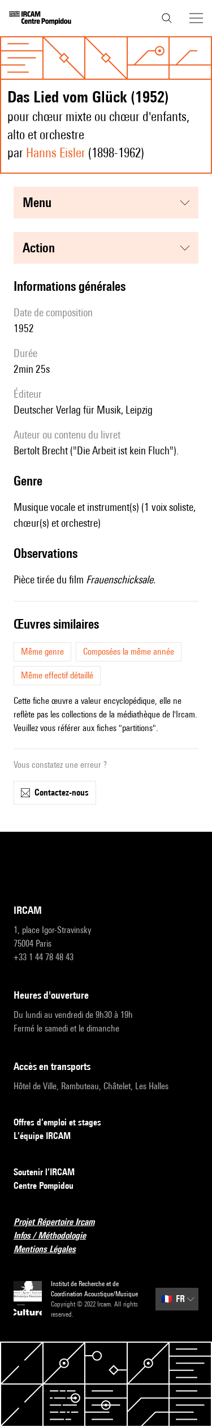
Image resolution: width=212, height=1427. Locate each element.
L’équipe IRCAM (42, 1136)
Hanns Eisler (55, 152)
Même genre (42, 651)
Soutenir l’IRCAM (44, 1172)
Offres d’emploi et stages (57, 1122)
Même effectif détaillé (57, 675)
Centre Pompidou (43, 1185)
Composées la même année (128, 651)
